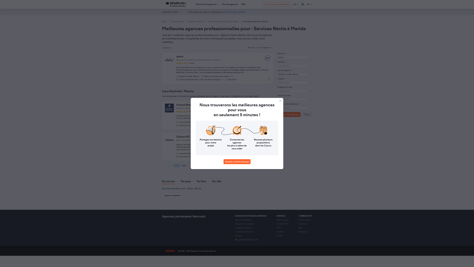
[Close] (280, 101)
